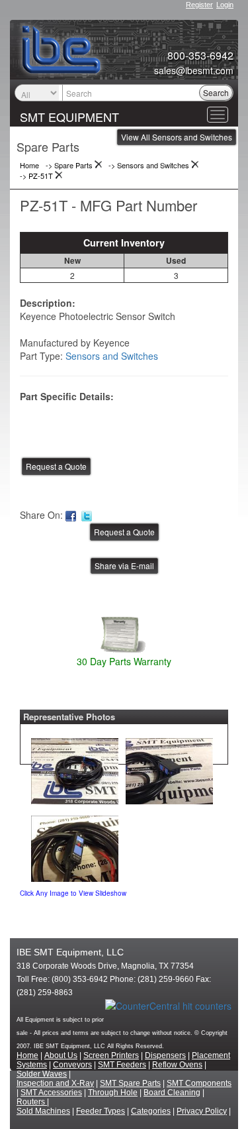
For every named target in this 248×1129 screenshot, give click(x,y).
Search (216, 92)
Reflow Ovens (177, 1064)
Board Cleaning (172, 1092)
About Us (60, 1055)
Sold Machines (43, 1111)
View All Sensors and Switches (176, 136)
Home (27, 1055)
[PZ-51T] (74, 768)
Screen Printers (111, 1055)
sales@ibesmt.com (193, 70)
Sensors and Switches (111, 355)
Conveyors (72, 1064)
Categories (151, 1111)
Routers (32, 1101)
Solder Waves (42, 1074)
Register (199, 5)
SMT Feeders (122, 1064)
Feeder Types (100, 1111)
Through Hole (113, 1092)
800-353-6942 (200, 55)
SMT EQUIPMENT (69, 116)
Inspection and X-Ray (55, 1083)
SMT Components (199, 1083)
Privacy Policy (202, 1111)
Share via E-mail (124, 565)
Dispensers (165, 1055)
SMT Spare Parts (130, 1083)
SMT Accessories (51, 1092)
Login (224, 5)
